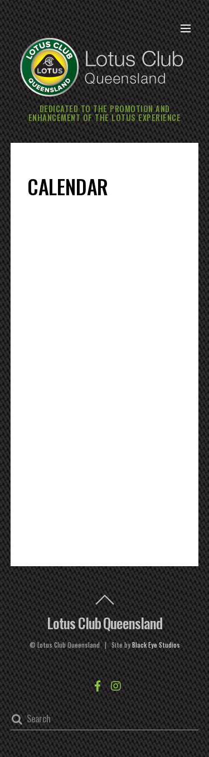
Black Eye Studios (156, 644)
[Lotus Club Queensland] (102, 65)
